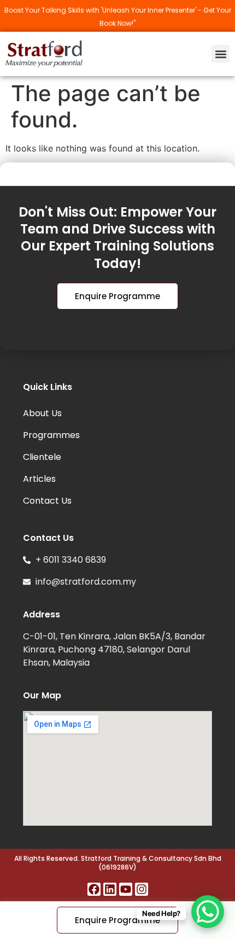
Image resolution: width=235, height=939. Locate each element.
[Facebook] (94, 889)
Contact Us (47, 500)
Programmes (51, 435)
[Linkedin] (109, 889)
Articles (39, 479)
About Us (42, 413)
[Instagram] (141, 889)
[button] (221, 54)
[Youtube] (125, 889)
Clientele (42, 457)
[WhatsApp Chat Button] (207, 911)
